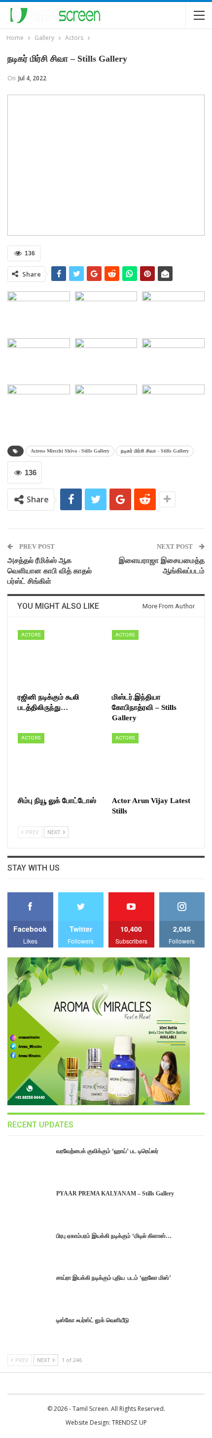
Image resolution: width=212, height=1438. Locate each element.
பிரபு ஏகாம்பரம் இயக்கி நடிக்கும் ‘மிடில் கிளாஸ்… (114, 1235)
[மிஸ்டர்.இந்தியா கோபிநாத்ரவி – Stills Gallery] (153, 659)
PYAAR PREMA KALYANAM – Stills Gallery (115, 1193)
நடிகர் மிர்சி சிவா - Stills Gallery (155, 451)
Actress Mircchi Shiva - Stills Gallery (70, 451)
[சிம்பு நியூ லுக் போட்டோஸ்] (59, 762)
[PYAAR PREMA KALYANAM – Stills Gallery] (28, 1205)
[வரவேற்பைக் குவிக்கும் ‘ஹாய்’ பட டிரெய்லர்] (28, 1162)
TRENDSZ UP (129, 1422)
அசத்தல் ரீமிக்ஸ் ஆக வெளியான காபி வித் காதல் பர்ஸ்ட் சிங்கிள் (49, 571)
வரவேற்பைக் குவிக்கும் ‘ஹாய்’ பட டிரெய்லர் (107, 1151)
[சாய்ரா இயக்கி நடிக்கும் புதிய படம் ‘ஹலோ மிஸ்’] (28, 1289)
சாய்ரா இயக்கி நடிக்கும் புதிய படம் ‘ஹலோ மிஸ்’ (113, 1277)
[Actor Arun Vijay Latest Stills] (153, 762)
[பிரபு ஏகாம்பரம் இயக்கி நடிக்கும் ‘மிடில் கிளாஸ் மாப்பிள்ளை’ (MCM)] (28, 1247)
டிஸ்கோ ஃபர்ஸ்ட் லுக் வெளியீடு (92, 1320)
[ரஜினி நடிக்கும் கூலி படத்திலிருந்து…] (59, 659)
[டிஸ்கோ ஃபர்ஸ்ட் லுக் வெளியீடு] (28, 1331)
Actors (31, 634)
